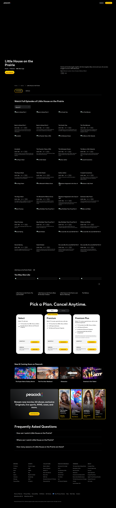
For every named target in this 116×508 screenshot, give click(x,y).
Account (89, 470)
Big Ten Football (31, 474)
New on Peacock (46, 468)
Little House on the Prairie (33, 85)
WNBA (29, 470)
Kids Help (72, 493)
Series (22, 85)
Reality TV (45, 470)
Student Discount (91, 479)
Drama (6, 68)
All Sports (30, 481)
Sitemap (15, 479)
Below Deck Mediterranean (79, 476)
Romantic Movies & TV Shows (49, 479)
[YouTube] (96, 493)
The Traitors (60, 472)
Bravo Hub (45, 474)
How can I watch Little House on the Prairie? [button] (34, 433)
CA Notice (41, 493)
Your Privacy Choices (60, 493)
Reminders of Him (76, 468)
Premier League (31, 466)
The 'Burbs (60, 476)
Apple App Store (91, 472)
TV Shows (15, 466)
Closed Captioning (92, 468)
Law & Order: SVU (77, 483)
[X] (89, 497)
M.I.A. (59, 468)
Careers (78, 493)
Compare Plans (91, 466)
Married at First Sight (62, 466)
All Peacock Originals (62, 481)
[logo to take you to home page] (7, 3)
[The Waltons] (91, 284)
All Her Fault (60, 474)
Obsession (75, 472)
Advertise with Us (18, 496)
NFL (29, 472)
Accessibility (35, 493)
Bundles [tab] (63, 310)
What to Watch (46, 466)
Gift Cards (90, 481)
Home (16, 85)
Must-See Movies (47, 472)
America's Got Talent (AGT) (79, 474)
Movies (15, 468)
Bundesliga (30, 476)
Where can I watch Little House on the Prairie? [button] (35, 440)
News (14, 470)
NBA (29, 468)
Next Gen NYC (76, 470)
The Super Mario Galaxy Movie (79, 466)
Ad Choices (48, 493)
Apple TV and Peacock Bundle (94, 476)
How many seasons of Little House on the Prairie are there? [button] (40, 447)
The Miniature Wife (62, 470)
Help (67, 493)
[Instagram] (100, 493)
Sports (14, 474)
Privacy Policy (27, 493)
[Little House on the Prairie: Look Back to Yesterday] (69, 284)
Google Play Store (92, 474)
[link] (25, 263)
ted (58, 479)
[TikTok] (93, 493)
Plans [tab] (52, 310)
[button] (25, 373)
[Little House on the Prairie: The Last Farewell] (25, 284)
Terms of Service (18, 493)
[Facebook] (89, 493)
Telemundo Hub (46, 481)
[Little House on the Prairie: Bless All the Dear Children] (47, 284)
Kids (14, 472)
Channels (15, 476)
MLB (29, 479)
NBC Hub (45, 476)
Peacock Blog (16, 481)
